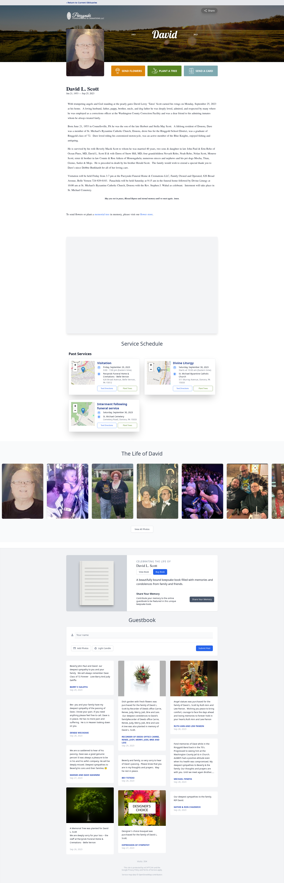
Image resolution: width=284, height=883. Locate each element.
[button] (83, 370)
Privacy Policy (133, 870)
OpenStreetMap (145, 874)
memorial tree (102, 214)
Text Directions (107, 388)
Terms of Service (150, 870)
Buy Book (160, 571)
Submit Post (204, 648)
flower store (146, 214)
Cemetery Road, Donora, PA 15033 (120, 419)
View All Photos (142, 529)
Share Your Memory (202, 599)
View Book (144, 571)
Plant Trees (127, 388)
